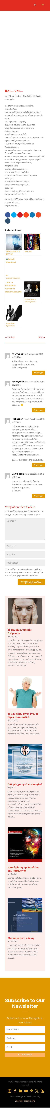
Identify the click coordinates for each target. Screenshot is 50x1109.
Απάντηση (38, 372)
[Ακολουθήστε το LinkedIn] (20, 1091)
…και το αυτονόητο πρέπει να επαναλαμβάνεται (13, 287)
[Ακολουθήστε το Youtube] (26, 1091)
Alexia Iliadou (15, 96)
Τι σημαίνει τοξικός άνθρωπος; (19, 631)
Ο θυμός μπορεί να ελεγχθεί (25, 784)
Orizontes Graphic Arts (25, 1101)
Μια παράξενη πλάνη (21, 938)
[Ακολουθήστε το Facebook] (15, 1091)
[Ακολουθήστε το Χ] (37, 1091)
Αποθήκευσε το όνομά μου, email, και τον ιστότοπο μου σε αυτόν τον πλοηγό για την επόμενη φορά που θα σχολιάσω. (24, 572)
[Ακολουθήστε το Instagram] (9, 1091)
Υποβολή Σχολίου (31, 582)
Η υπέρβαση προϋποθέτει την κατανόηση (23, 869)
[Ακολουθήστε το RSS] (42, 1091)
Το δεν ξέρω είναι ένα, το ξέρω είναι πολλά (23, 715)
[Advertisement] (25, 52)
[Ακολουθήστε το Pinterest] (31, 1091)
